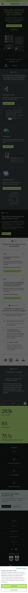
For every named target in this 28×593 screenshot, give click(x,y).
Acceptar (14, 586)
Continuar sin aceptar (21, 568)
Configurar (14, 590)
